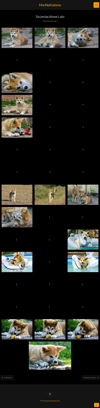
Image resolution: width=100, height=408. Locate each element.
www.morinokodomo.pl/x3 (52, 401)
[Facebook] (50, 394)
